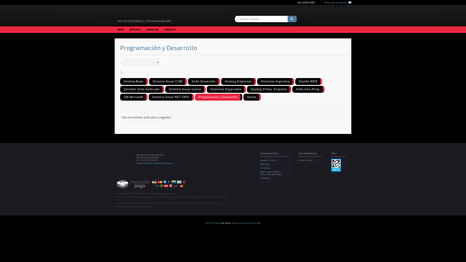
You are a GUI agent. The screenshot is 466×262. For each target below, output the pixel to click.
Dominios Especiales (225, 89)
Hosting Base (133, 81)
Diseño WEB (308, 81)
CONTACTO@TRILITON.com (157, 163)
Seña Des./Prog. (308, 89)
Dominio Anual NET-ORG (170, 97)
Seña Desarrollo (204, 81)
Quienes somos (268, 160)
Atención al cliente (334, 2)
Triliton (234, 223)
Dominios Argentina (275, 81)
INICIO (120, 29)
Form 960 (256, 223)
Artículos (265, 164)
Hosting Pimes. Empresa (269, 89)
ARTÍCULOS (135, 29)
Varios (251, 97)
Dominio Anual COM (167, 81)
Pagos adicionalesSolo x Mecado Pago (271, 172)
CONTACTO (169, 29)
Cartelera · (265, 167)
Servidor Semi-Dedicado (142, 89)
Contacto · (265, 178)
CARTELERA (153, 29)
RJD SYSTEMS (212, 223)
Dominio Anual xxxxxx (185, 89)
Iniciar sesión (305, 160)
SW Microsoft (133, 97)
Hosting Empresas (238, 81)
